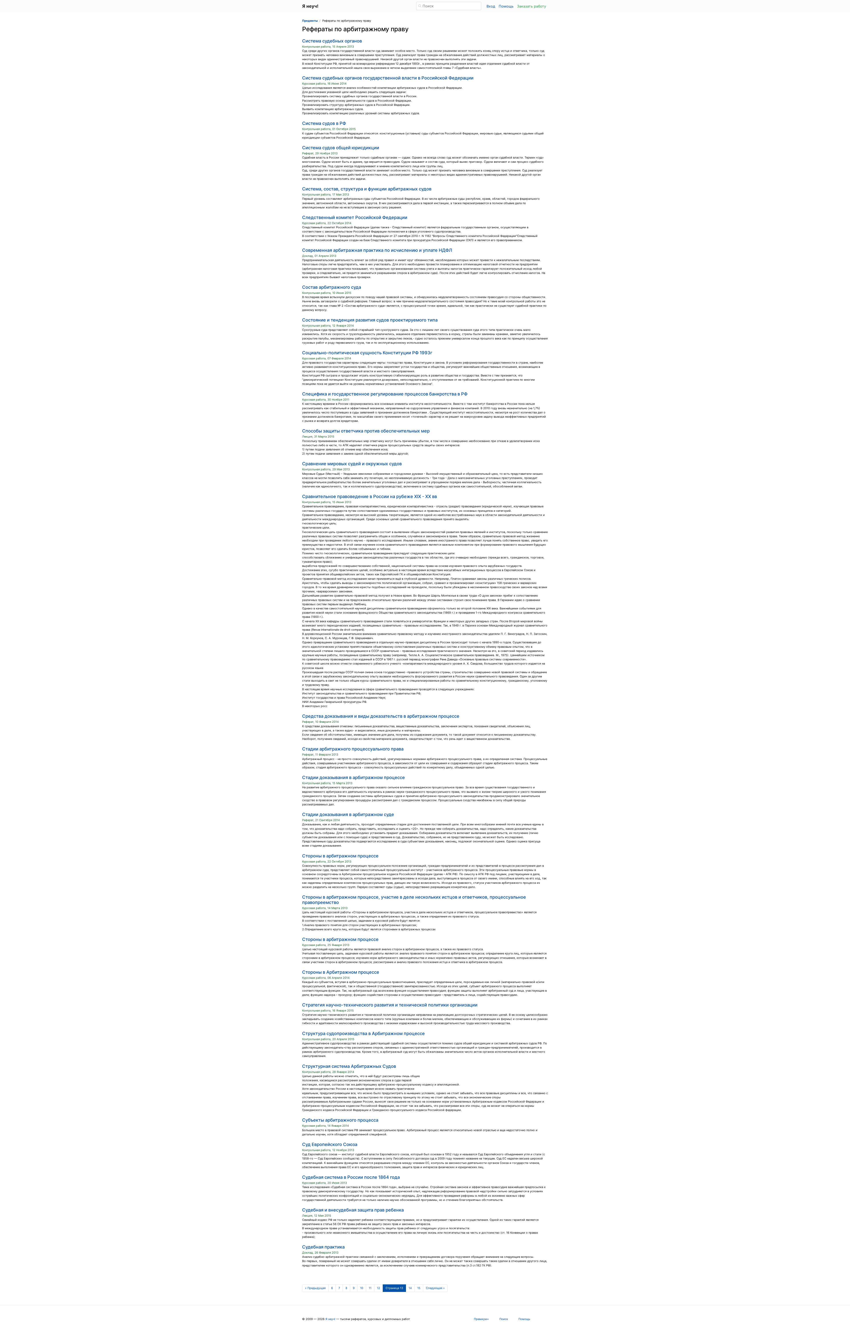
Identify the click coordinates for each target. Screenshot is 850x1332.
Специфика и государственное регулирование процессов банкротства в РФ (385, 394)
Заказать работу (531, 6)
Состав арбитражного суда (331, 287)
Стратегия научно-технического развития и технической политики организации (389, 1005)
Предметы (310, 20)
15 (418, 1288)
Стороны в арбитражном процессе (340, 856)
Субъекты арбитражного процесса (340, 1120)
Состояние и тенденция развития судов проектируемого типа (370, 320)
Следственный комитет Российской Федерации (354, 217)
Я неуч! (330, 1319)
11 (370, 1288)
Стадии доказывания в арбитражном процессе (353, 777)
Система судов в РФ (324, 123)
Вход (491, 6)
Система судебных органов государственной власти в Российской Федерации (387, 78)
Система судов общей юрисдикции (340, 147)
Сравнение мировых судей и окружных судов (352, 463)
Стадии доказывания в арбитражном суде (348, 814)
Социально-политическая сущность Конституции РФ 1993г (367, 352)
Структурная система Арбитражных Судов (349, 1066)
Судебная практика (323, 1247)
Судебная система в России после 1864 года (351, 1177)
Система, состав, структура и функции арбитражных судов (366, 189)
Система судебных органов (332, 41)
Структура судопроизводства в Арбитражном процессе (363, 1033)
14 (410, 1288)
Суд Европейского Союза (329, 1144)
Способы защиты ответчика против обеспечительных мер (366, 431)
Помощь (506, 6)
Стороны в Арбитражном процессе (340, 972)
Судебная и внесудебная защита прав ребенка (353, 1210)
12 (378, 1288)
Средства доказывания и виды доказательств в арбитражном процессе (380, 716)
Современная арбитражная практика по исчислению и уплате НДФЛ (377, 250)
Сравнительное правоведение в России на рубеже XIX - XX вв (369, 496)
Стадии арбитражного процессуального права (353, 749)
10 (361, 1288)
